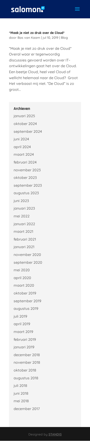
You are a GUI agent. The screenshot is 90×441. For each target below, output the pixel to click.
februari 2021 (25, 239)
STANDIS (55, 434)
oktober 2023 (25, 177)
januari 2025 (24, 116)
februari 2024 (25, 162)
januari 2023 (24, 208)
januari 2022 (24, 224)
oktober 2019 (25, 293)
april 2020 (22, 277)
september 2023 (28, 185)
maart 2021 (23, 231)
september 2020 (28, 262)
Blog (64, 38)
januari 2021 (24, 246)
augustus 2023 (26, 193)
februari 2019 (25, 339)
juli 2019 (20, 316)
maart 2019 (23, 331)
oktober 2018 (25, 370)
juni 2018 (21, 393)
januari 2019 (24, 347)
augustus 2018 (26, 378)
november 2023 (27, 170)
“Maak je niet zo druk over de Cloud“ (37, 33)
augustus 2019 (26, 308)
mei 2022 (22, 216)
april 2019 (22, 324)
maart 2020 (24, 285)
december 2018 (27, 354)
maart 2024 (24, 154)
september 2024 (28, 131)
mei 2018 (21, 401)
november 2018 (27, 362)
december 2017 (27, 408)
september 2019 (27, 301)
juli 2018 (20, 385)
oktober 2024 (25, 123)
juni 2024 (21, 139)
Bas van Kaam (29, 38)
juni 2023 (21, 200)
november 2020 (27, 254)
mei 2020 (22, 270)
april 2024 (22, 146)
